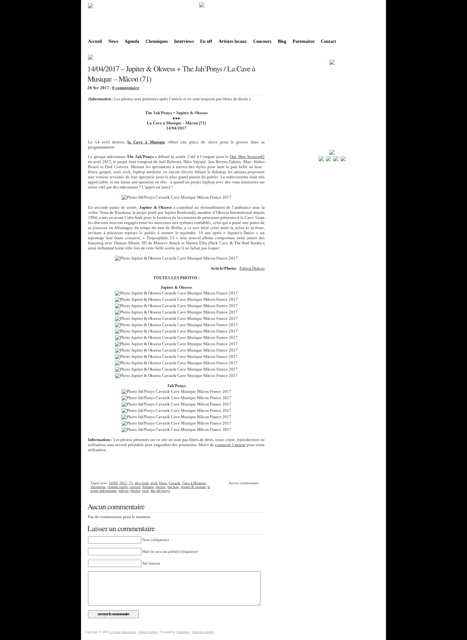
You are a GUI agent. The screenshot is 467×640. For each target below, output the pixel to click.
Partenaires (304, 41)
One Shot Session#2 (247, 156)
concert (135, 487)
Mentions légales (203, 632)
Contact (328, 41)
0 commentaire (125, 88)
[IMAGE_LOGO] (90, 8)
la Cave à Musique (146, 142)
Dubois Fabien (148, 632)
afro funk (142, 483)
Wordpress (182, 632)
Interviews (184, 41)
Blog (282, 41)
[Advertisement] (176, 465)
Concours (262, 41)
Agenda (132, 41)
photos (135, 490)
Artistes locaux (233, 41)
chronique (98, 487)
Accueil (95, 41)
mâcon (123, 490)
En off (206, 41)
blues (163, 483)
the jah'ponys (160, 490)
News (113, 41)
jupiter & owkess (193, 487)
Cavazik (174, 483)
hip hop (173, 487)
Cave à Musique (194, 483)
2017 (123, 483)
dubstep (148, 487)
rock (145, 490)
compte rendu (117, 487)
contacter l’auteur (230, 444)
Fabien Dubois (252, 268)
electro (161, 487)
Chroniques (157, 41)
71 (131, 483)
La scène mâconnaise (123, 632)
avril (154, 483)
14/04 (113, 483)
